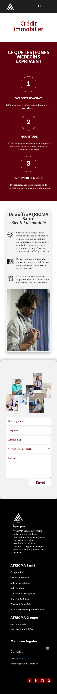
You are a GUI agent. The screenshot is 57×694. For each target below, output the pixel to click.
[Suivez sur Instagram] (42, 680)
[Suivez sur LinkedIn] (36, 680)
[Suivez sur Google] (48, 680)
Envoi (40, 482)
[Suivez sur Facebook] (29, 680)
